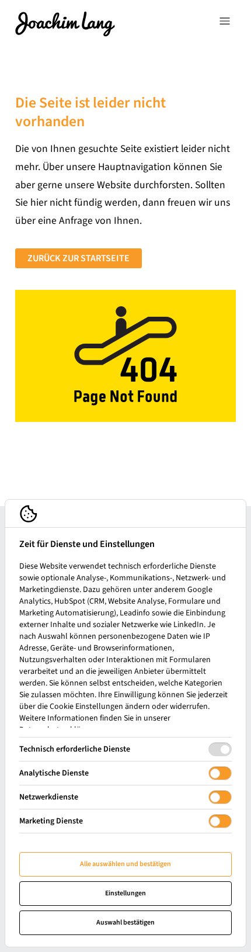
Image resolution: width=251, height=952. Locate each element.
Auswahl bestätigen (125, 922)
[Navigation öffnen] (225, 23)
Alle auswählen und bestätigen (125, 864)
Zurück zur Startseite (78, 258)
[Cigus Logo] (65, 23)
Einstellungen (125, 893)
